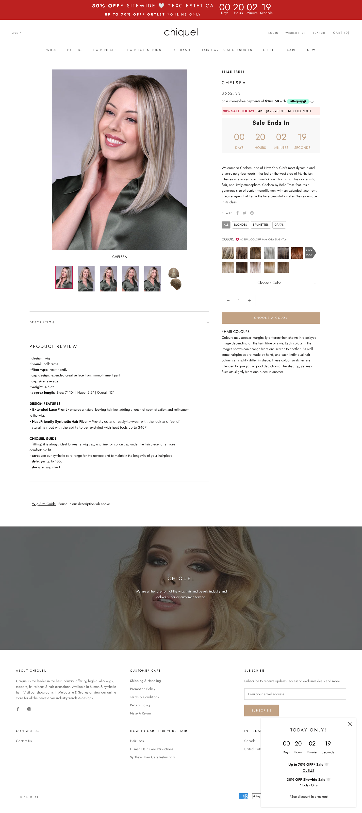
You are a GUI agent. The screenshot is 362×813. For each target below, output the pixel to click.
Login (273, 33)
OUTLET (308, 770)
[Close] (350, 724)
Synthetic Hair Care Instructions (153, 757)
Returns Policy (140, 705)
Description (42, 322)
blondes (240, 224)
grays (279, 224)
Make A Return (140, 713)
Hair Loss (137, 740)
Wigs (51, 50)
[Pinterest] (252, 213)
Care (292, 50)
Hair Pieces (105, 50)
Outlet (270, 50)
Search (319, 33)
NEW (311, 50)
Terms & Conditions (144, 696)
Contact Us (24, 740)
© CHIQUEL (29, 797)
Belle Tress (233, 71)
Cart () (341, 33)
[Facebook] (237, 213)
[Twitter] (245, 213)
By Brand (181, 50)
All (226, 224)
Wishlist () (295, 33)
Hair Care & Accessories (226, 50)
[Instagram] (29, 708)
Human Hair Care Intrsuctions (151, 748)
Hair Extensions (144, 50)
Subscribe (261, 710)
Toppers (75, 50)
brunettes (261, 224)
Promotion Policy (142, 688)
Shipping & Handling (145, 680)
